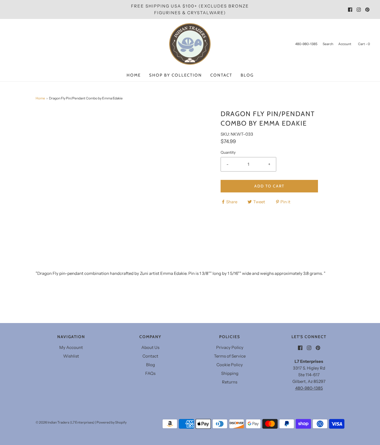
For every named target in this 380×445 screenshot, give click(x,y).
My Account (71, 347)
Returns (229, 382)
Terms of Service (230, 356)
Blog (247, 75)
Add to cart (269, 186)
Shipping (229, 373)
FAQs (150, 373)
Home (134, 75)
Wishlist (71, 356)
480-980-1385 (309, 388)
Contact (221, 75)
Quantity (228, 152)
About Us (150, 347)
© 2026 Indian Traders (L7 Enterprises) (65, 422)
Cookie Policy (229, 364)
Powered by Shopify (112, 422)
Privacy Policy (229, 347)
